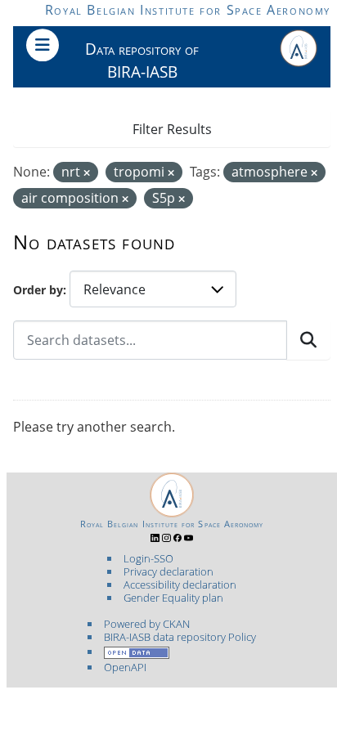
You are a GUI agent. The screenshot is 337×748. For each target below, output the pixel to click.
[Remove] (86, 173)
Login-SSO (148, 558)
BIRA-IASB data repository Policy (180, 636)
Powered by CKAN (147, 623)
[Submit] (308, 340)
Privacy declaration (168, 571)
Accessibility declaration (180, 584)
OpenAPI (125, 667)
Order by (38, 290)
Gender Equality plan (173, 597)
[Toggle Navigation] (42, 45)
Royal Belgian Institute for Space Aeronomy (187, 10)
